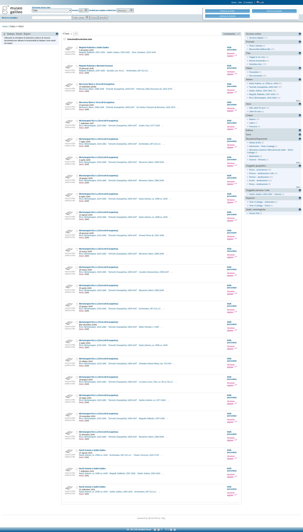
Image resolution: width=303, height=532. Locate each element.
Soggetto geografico (256, 166)
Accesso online (253, 34)
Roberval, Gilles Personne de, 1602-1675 (155, 89)
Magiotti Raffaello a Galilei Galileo (94, 47)
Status (249, 68)
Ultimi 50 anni (255, 111)
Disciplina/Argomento (256, 139)
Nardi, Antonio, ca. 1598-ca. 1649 (153, 199)
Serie (248, 134)
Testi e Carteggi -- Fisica (259, 206)
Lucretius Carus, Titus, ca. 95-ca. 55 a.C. (156, 382)
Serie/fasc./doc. (255, 64)
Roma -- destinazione (258, 184)
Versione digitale (231, 54)
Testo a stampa (255, 46)
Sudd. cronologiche (255, 209)
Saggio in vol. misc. (257, 57)
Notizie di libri (255, 143)
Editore (249, 130)
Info (240, 2)
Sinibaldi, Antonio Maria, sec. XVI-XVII (155, 364)
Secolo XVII (254, 213)
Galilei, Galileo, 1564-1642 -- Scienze (265, 194)
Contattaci (248, 2)
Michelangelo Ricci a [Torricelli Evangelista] (98, 121)
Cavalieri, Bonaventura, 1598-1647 (154, 272)
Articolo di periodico (257, 61)
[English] (258, 2)
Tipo (248, 53)
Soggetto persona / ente (257, 190)
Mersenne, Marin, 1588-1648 (91, 89)
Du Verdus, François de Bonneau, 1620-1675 (156, 107)
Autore (249, 79)
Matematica (254, 156)
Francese (253, 126)
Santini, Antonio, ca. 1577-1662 (152, 400)
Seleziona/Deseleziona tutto (79, 39)
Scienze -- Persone (257, 160)
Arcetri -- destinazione (258, 180)
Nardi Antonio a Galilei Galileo (92, 450)
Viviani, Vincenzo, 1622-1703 (146, 455)
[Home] (12, 9)
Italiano (252, 119)
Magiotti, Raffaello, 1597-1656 (92, 52)
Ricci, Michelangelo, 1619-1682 (93, 126)
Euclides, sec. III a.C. (116, 71)
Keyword (250, 198)
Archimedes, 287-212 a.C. (137, 71)
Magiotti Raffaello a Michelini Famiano (96, 66)
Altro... (298, 101)
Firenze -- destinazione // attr (261, 173)
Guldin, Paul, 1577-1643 (149, 126)
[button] (83, 10)
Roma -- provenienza (258, 170)
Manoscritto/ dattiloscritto (259, 49)
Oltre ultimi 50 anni (257, 108)
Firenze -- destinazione (259, 177)
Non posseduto (255, 76)
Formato (250, 42)
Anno (248, 104)
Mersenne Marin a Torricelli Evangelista (96, 84)
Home (234, 2)
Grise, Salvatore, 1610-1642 (144, 52)
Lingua (249, 115)
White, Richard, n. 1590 (149, 327)
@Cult (151, 518)
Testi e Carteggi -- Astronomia (261, 202)
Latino (252, 123)
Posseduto (253, 72)
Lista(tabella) (229, 34)
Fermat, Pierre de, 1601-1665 (152, 235)
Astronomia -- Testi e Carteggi (261, 146)
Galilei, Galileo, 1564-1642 (118, 52)
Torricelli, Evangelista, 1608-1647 (120, 89)
